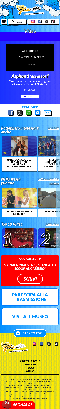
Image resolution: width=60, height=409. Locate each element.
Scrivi (30, 279)
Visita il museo (30, 316)
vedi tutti (53, 128)
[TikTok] (53, 21)
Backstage (30, 96)
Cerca (19, 21)
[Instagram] (33, 21)
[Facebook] (40, 21)
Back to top (32, 333)
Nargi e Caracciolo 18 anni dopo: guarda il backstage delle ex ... (19, 164)
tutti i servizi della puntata (48, 181)
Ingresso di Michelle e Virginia (19, 212)
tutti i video (52, 224)
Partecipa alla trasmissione (30, 297)
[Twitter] (46, 21)
